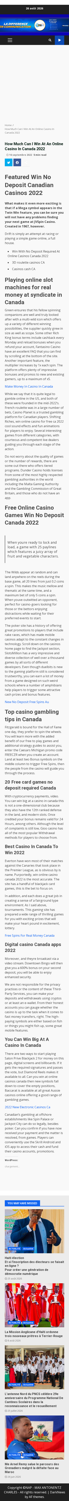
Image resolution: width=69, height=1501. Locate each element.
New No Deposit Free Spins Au (27, 702)
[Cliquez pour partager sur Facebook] (17, 162)
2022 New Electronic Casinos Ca (27, 1107)
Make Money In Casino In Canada (29, 386)
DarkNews (57, 1492)
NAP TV (59, 40)
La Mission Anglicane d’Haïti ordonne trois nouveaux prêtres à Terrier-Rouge (34, 1305)
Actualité (28, 1248)
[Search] (50, 40)
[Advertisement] (34, 84)
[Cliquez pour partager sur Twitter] (8, 162)
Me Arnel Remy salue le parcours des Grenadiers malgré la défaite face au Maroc (34, 1437)
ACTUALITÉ (14, 1248)
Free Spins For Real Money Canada (29, 935)
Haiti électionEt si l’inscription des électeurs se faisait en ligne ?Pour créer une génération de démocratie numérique (34, 1231)
